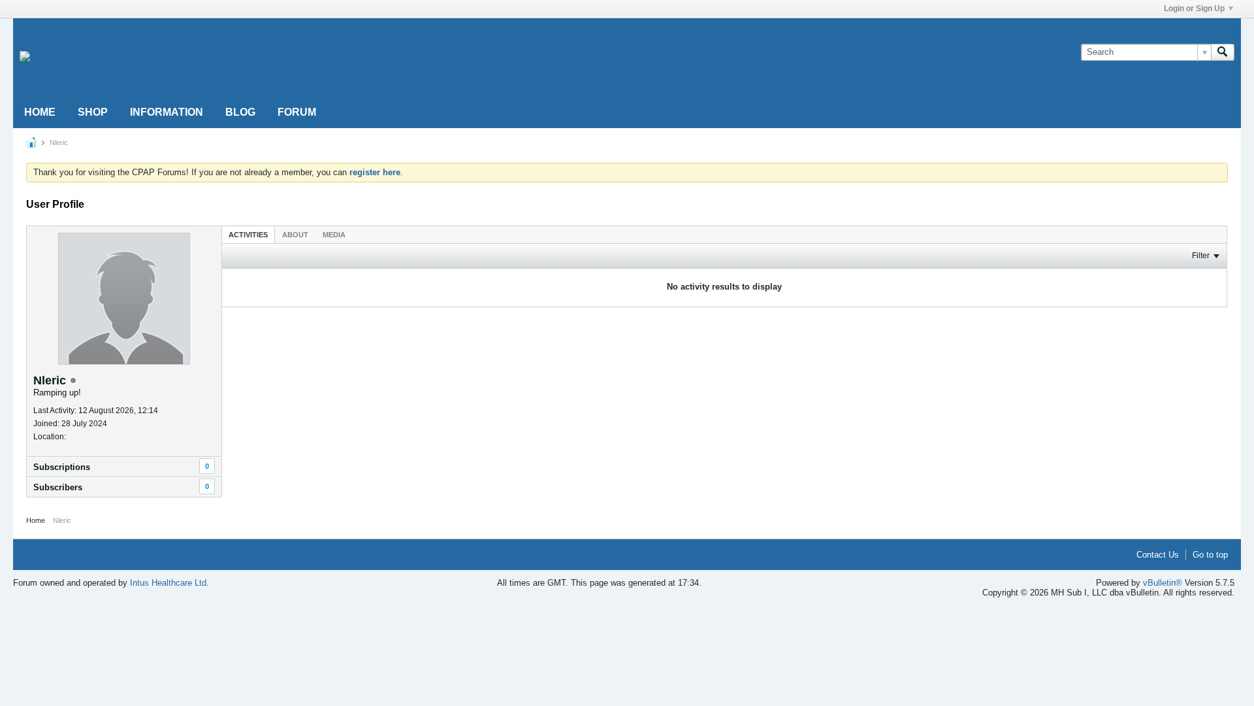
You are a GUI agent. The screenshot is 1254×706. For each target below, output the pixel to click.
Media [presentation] (334, 235)
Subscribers (57, 487)
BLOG (240, 112)
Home (35, 520)
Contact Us (1157, 555)
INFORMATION (166, 112)
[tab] (248, 234)
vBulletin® (1162, 583)
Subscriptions (61, 467)
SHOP (93, 112)
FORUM (297, 112)
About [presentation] (295, 235)
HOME (40, 112)
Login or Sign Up (1194, 8)
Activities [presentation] (248, 235)
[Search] (1222, 52)
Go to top (1210, 555)
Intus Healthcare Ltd (168, 583)
